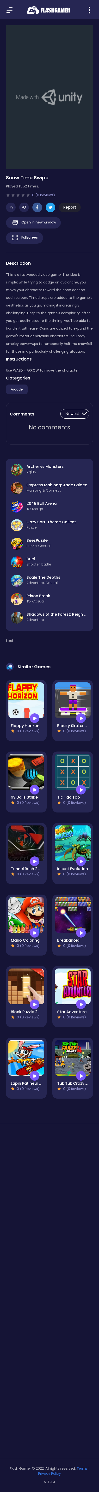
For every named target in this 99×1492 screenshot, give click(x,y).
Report (69, 207)
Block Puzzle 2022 (28, 1012)
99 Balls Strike (24, 797)
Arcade (17, 389)
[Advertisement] (49, 1188)
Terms (82, 1468)
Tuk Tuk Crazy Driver (76, 1083)
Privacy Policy (49, 1473)
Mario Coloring (25, 940)
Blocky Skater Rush (75, 725)
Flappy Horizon (25, 725)
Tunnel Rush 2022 (28, 869)
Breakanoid (68, 940)
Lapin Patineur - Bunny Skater (39, 1083)
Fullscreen (29, 237)
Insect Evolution (72, 869)
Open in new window (38, 222)
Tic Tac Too (68, 797)
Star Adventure (72, 1012)
